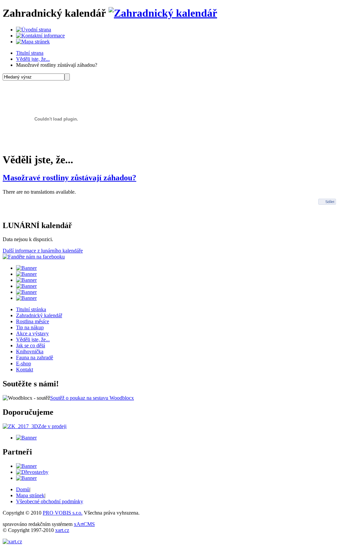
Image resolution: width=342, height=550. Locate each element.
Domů (22, 489)
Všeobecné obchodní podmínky (49, 501)
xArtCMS (84, 524)
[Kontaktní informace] (40, 35)
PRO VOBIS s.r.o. (62, 513)
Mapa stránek (30, 495)
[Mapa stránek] (33, 41)
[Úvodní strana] (33, 29)
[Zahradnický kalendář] (163, 13)
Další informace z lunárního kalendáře (43, 250)
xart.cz (62, 530)
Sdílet (329, 202)
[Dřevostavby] (32, 472)
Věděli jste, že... (33, 59)
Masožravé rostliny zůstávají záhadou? (69, 177)
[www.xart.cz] (12, 541)
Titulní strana (29, 53)
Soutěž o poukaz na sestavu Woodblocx (92, 398)
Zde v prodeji (52, 426)
